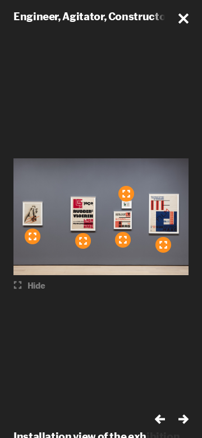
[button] (183, 18)
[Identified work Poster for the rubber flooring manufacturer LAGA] (83, 241)
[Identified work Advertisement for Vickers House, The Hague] (126, 194)
